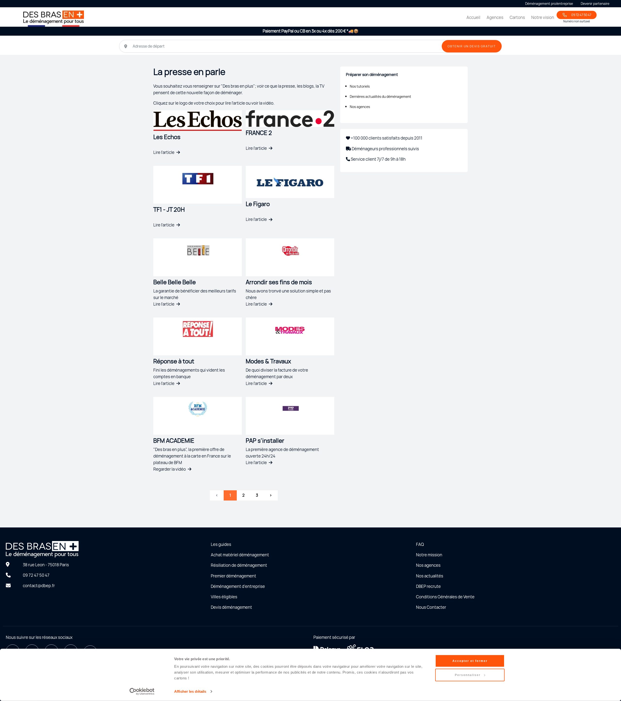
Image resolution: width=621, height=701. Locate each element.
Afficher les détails (190, 691)
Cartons (517, 17)
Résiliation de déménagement (239, 565)
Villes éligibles (224, 597)
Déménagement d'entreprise (238, 586)
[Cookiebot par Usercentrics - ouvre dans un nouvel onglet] (142, 691)
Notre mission (429, 555)
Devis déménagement (231, 607)
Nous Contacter (431, 607)
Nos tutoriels (360, 86)
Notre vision (542, 17)
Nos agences (360, 106)
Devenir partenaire (595, 3)
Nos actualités (429, 576)
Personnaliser (468, 675)
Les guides (221, 544)
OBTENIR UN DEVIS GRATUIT (472, 46)
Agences (495, 17)
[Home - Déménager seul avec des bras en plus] (53, 17)
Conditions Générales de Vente (445, 597)
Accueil (473, 17)
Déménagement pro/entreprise (549, 3)
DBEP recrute (428, 586)
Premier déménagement (233, 576)
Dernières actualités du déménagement (380, 96)
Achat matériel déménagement (240, 555)
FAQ (420, 544)
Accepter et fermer (470, 661)
